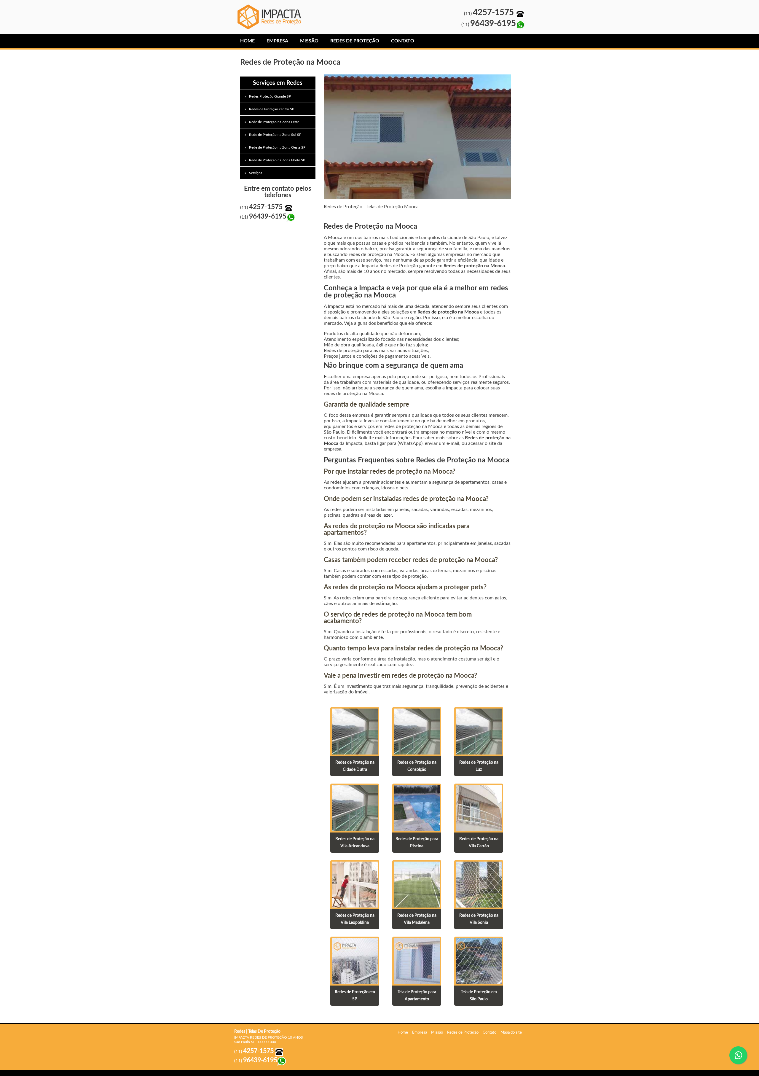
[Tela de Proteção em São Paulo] (478, 960)
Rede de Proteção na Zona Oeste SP (277, 147)
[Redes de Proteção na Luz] (478, 731)
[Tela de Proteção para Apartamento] (416, 960)
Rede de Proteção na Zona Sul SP (275, 134)
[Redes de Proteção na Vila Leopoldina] (354, 884)
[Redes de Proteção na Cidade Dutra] (354, 731)
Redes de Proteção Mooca (271, 16)
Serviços (255, 173)
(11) (490, 13)
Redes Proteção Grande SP (270, 96)
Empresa (277, 41)
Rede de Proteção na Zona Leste (274, 122)
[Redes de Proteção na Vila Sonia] (478, 884)
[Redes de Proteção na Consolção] (416, 731)
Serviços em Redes (277, 83)
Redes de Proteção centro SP (271, 109)
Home (247, 41)
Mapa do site (511, 1032)
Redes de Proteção (354, 41)
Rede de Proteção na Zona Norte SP (277, 160)
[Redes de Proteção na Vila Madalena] (416, 884)
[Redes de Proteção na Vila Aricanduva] (354, 807)
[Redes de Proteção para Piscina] (416, 807)
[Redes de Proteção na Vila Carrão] (478, 807)
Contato (402, 41)
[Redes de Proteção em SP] (354, 960)
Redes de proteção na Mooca (474, 265)
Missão (309, 41)
